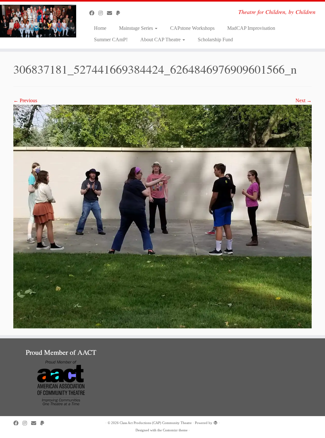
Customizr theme (175, 430)
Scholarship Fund (215, 39)
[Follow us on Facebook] (93, 13)
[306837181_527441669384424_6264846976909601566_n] (162, 216)
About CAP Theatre (161, 39)
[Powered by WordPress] (215, 422)
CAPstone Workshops (192, 28)
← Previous (25, 100)
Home (100, 28)
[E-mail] (111, 13)
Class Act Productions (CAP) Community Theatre (156, 423)
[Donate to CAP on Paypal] (120, 13)
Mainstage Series (136, 28)
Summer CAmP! (111, 39)
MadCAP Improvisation (251, 28)
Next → (303, 100)
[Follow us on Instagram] (102, 13)
